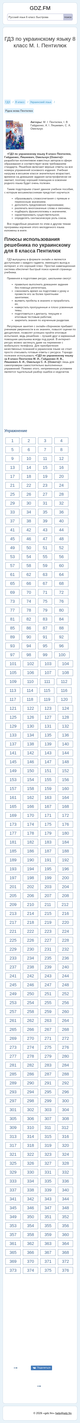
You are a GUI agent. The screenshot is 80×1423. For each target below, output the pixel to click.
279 (47, 1056)
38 (28, 521)
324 (65, 1154)
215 (47, 913)
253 (13, 1002)
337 (13, 1190)
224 (65, 931)
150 (30, 770)
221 (13, 931)
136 (65, 735)
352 (65, 1216)
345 (13, 1207)
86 (28, 628)
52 (61, 547)
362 (30, 1243)
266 (30, 1029)
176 (65, 824)
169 (13, 815)
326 (30, 1163)
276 (65, 1047)
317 (13, 1145)
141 (13, 752)
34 (28, 512)
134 (30, 735)
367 (47, 1252)
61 (12, 574)
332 (65, 1172)
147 (47, 761)
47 (45, 538)
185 (13, 851)
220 (65, 922)
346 (30, 1207)
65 (12, 583)
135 (47, 735)
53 (12, 556)
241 (13, 975)
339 (47, 1190)
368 (65, 1252)
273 (13, 1047)
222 (30, 931)
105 (13, 672)
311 (47, 1127)
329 (13, 1172)
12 (61, 458)
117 (13, 699)
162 (30, 797)
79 (45, 610)
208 (65, 895)
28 (61, 494)
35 (45, 512)
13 (12, 467)
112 (64, 681)
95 (45, 645)
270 (30, 1038)
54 (28, 556)
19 (45, 476)
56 (61, 556)
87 (45, 628)
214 (30, 913)
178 (30, 833)
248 (65, 984)
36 (61, 512)
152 (65, 770)
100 (61, 654)
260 (65, 1011)
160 (65, 788)
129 (13, 726)
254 (30, 1002)
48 (61, 538)
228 (65, 940)
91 (45, 637)
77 (12, 610)
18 (28, 476)
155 (47, 779)
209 (13, 904)
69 (12, 592)
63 (45, 574)
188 (65, 851)
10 (28, 458)
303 (47, 1109)
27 (45, 494)
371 (47, 1261)
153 (13, 779)
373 (13, 1270)
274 (30, 1047)
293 (13, 1091)
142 (30, 752)
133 (13, 735)
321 (13, 1154)
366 (30, 1252)
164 (65, 797)
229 (13, 949)
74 (28, 601)
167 (47, 806)
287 (47, 1074)
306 (30, 1118)
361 (13, 1243)
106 (30, 672)
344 (65, 1198)
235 (47, 958)
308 (65, 1118)
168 (65, 806)
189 (13, 860)
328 (65, 1163)
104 (65, 663)
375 (47, 1270)
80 (61, 610)
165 (13, 806)
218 (30, 922)
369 (13, 1261)
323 (47, 1154)
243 (47, 975)
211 (47, 904)
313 (13, 1136)
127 (47, 717)
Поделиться (43, 1367)
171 (47, 815)
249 (13, 993)
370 (30, 1261)
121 (13, 708)
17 (12, 476)
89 (12, 637)
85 (12, 628)
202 (30, 886)
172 (65, 815)
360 (65, 1234)
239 (47, 967)
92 (61, 637)
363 (47, 1243)
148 (65, 761)
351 (47, 1216)
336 (65, 1181)
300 (65, 1100)
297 (13, 1100)
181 (13, 842)
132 (65, 726)
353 (13, 1225)
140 (65, 744)
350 (30, 1216)
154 (30, 779)
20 (61, 476)
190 (30, 860)
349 (13, 1216)
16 (61, 467)
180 (65, 833)
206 (30, 895)
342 (30, 1198)
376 (65, 1270)
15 (45, 467)
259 (47, 1011)
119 (47, 699)
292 (65, 1083)
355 (47, 1225)
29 (12, 503)
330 (30, 1172)
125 (13, 717)
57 (12, 565)
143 (47, 752)
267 (47, 1029)
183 (47, 842)
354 (30, 1225)
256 (65, 1002)
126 (30, 717)
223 (47, 931)
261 (13, 1020)
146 (30, 761)
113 (13, 690)
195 (47, 868)
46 (28, 538)
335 (47, 1181)
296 (65, 1091)
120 (64, 699)
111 (47, 681)
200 (65, 877)
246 (30, 984)
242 (30, 975)
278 (30, 1056)
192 (65, 860)
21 (12, 485)
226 (30, 940)
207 (47, 895)
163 (47, 797)
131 (47, 726)
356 (65, 1225)
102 (30, 663)
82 (28, 619)
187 (47, 851)
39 (45, 521)
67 (45, 583)
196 (65, 868)
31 (45, 503)
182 (30, 842)
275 (47, 1047)
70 (28, 592)
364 (65, 1243)
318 (30, 1145)
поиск (67, 17)
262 (30, 1020)
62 (28, 574)
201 (13, 886)
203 (47, 886)
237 (13, 967)
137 (13, 744)
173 (13, 824)
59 (45, 565)
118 (30, 699)
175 (47, 824)
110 (30, 681)
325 (13, 1163)
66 (28, 583)
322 (30, 1154)
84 (61, 619)
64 (61, 574)
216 (65, 913)
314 (30, 1136)
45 (12, 538)
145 (13, 761)
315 (47, 1136)
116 (64, 690)
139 (47, 744)
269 (13, 1038)
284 (65, 1065)
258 (30, 1011)
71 (45, 592)
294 (30, 1091)
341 (13, 1198)
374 (30, 1270)
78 (28, 610)
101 (13, 663)
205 (13, 895)
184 (65, 842)
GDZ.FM (40, 8)
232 (65, 949)
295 (47, 1091)
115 (47, 690)
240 (65, 967)
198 (30, 877)
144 (65, 752)
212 (65, 904)
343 (47, 1198)
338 (30, 1190)
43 (45, 529)
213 (13, 913)
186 (30, 851)
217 (13, 922)
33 (12, 512)
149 (13, 770)
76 (61, 601)
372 (65, 1261)
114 (30, 690)
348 (65, 1207)
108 (65, 672)
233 (13, 958)
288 (65, 1074)
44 (61, 529)
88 (61, 628)
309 (13, 1127)
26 (28, 494)
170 (30, 815)
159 (47, 788)
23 (45, 485)
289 (13, 1083)
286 (30, 1074)
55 (45, 556)
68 (61, 583)
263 (47, 1020)
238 (30, 967)
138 (30, 744)
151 (47, 770)
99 (45, 654)
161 (13, 797)
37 (12, 521)
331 (47, 1172)
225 (13, 940)
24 (61, 485)
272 (65, 1038)
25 (12, 494)
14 (28, 467)
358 (30, 1234)
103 (47, 663)
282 (30, 1065)
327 (47, 1163)
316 (65, 1136)
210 (30, 904)
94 (28, 645)
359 (47, 1234)
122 (30, 708)
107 (47, 672)
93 (12, 645)
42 (28, 529)
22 (28, 485)
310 (30, 1127)
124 (65, 708)
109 (13, 681)
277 (13, 1056)
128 (65, 717)
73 (12, 601)
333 (13, 1181)
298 (30, 1100)
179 (47, 833)
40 (61, 521)
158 (30, 788)
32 (61, 503)
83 (45, 619)
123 (47, 708)
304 (65, 1109)
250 (30, 993)
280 (65, 1056)
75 (45, 601)
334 (30, 1181)
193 (13, 868)
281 (13, 1065)
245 (13, 984)
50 (28, 547)
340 (65, 1190)
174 (30, 824)
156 (65, 779)
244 (65, 975)
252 (65, 993)
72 (61, 592)
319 (47, 1145)
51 (45, 547)
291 (47, 1083)
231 (47, 949)
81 (12, 619)
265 (13, 1029)
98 (28, 654)
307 (47, 1118)
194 (30, 868)
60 (61, 565)
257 (13, 1011)
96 (61, 645)
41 (12, 529)
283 (47, 1065)
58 (28, 565)
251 (47, 993)
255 (47, 1002)
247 (47, 984)
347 (47, 1207)
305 (13, 1118)
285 (13, 1074)
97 (12, 654)
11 (45, 458)
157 (13, 788)
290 (30, 1083)
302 (30, 1109)
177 (13, 833)
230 (30, 949)
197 (13, 877)
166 (30, 806)
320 (65, 1145)
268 (65, 1029)
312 (65, 1127)
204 (65, 886)
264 (65, 1020)
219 (47, 922)
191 (47, 860)
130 (30, 726)
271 (47, 1038)
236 (65, 958)
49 (12, 547)
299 (47, 1100)
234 (30, 958)
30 (28, 503)
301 (13, 1109)
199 (47, 877)
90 (28, 637)
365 (13, 1252)
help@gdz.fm (63, 1413)
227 (47, 940)
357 (13, 1234)
